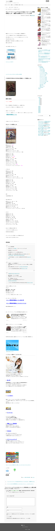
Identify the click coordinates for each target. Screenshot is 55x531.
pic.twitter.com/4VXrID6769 (23, 266)
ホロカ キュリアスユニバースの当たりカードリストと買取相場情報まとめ (46, 44)
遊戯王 (12, 4)
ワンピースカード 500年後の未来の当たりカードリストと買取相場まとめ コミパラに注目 (44, 122)
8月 (39, 98)
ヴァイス (9, 4)
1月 (39, 104)
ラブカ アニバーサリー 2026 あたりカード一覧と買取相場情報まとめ (46, 37)
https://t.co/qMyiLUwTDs (15, 273)
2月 (39, 103)
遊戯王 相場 (33, 15)
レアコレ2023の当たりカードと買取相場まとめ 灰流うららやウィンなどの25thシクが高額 (44, 128)
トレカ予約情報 (16, 4)
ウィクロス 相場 (42, 71)
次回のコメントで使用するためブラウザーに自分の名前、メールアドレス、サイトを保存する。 (21, 514)
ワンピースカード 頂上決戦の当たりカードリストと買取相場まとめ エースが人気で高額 (44, 125)
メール (8, 510)
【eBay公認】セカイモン (10, 351)
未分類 (39, 88)
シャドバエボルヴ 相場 (43, 72)
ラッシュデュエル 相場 (43, 78)
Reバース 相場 (42, 68)
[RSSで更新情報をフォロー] (48, 1)
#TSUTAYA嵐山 (10, 255)
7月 (39, 99)
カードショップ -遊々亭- (9, 61)
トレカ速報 (9, 1)
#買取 (15, 255)
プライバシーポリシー (25, 526)
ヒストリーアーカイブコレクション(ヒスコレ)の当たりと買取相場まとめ (46, 33)
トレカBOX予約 (40, 87)
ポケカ (6, 4)
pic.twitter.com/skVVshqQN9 (20, 255)
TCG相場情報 (40, 66)
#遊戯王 (15, 248)
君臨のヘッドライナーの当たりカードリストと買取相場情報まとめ (46, 18)
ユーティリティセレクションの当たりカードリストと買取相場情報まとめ (46, 21)
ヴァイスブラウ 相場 (43, 82)
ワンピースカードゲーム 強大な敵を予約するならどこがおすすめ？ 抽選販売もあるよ (21, 481)
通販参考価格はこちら (11, 114)
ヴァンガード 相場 (42, 83)
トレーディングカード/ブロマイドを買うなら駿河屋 (14, 74)
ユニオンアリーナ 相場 (43, 77)
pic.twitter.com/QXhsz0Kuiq (12, 280)
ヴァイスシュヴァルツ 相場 (44, 81)
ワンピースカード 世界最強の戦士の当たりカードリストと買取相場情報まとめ (46, 10)
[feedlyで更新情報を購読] (46, 1)
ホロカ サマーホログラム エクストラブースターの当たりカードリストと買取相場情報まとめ (44, 59)
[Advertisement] (20, 25)
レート (23, 477)
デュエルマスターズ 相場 (43, 73)
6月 (39, 100)
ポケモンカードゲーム (43, 76)
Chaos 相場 (41, 67)
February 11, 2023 (24, 268)
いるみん (33, 477)
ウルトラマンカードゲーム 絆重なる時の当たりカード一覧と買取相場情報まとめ (46, 40)
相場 (27, 477)
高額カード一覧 (21, 4)
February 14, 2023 (30, 282)
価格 (25, 477)
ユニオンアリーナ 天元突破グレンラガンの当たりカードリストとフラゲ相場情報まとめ (44, 51)
